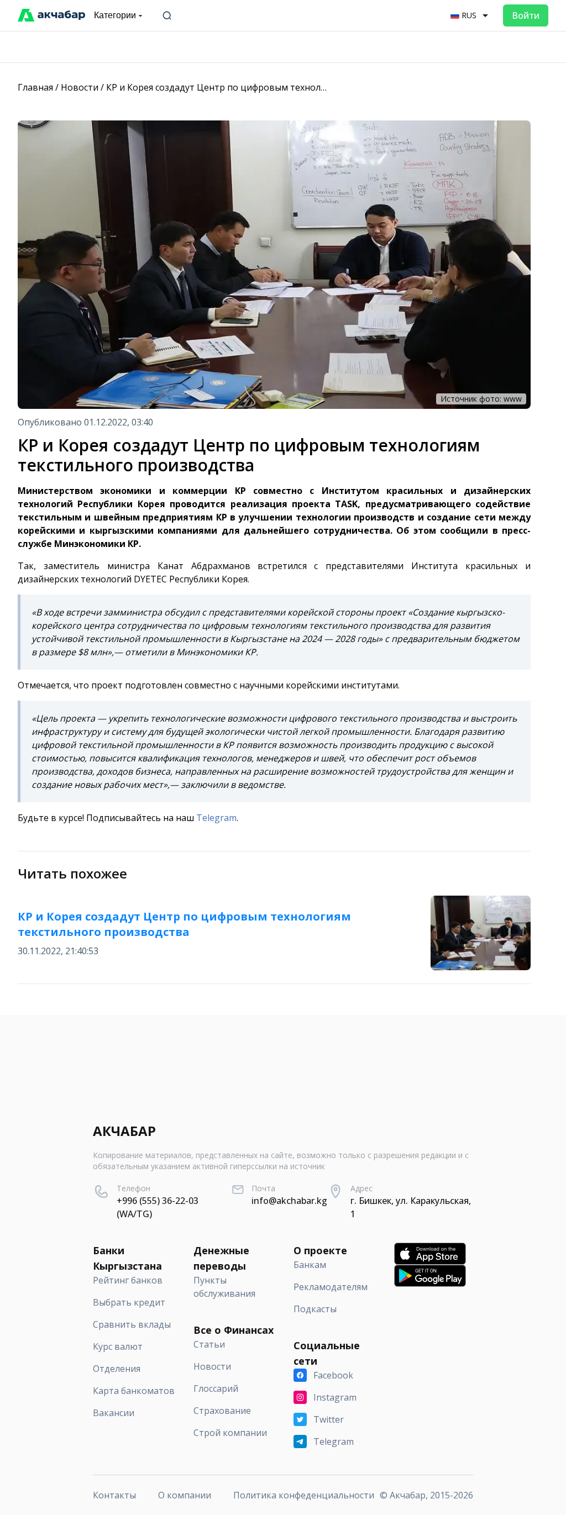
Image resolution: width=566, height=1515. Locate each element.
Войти (525, 15)
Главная (35, 87)
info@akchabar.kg (289, 1201)
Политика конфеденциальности (303, 1495)
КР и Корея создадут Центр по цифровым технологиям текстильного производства (290, 87)
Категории (115, 15)
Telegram (216, 818)
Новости (79, 87)
